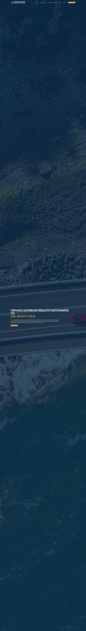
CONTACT (64, 2)
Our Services (14, 325)
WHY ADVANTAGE (42, 2)
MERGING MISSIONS (50, 2)
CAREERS (60, 2)
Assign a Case (71, 2)
